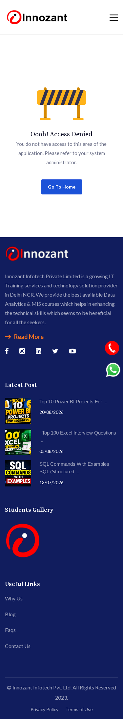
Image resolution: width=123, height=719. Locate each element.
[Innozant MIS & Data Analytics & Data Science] (38, 16)
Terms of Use (79, 709)
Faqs (10, 630)
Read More (29, 336)
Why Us (14, 598)
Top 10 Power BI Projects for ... (73, 401)
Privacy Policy (44, 709)
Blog (10, 614)
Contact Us (18, 646)
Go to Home (61, 187)
